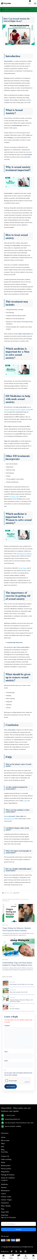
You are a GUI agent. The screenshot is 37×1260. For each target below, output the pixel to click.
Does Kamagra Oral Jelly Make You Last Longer (21, 984)
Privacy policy (6, 1168)
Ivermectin (5, 1203)
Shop (3, 1143)
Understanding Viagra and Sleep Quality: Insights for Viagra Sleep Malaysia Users (17, 964)
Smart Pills (5, 1212)
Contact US (5, 1156)
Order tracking (6, 1159)
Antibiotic (4, 1184)
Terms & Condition (8, 1178)
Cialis (25, 800)
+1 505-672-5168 (10, 1115)
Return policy (6, 1165)
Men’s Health (5, 1206)
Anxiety (4, 1187)
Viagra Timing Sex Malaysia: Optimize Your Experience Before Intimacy (16, 929)
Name (6, 1051)
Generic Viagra (6, 1200)
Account (26, 1258)
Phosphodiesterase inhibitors (24, 553)
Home (3, 9)
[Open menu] (35, 3)
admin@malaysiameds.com (12, 1119)
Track (33, 1258)
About (3, 1137)
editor (17, 893)
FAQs (3, 1162)
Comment (7, 1025)
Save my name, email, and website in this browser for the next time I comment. (18, 1074)
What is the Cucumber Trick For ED (19, 992)
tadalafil (23, 409)
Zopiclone (4, 1215)
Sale (2, 1146)
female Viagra (22, 568)
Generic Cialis (6, 1197)
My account (5, 1140)
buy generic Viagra (14, 496)
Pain (2, 1209)
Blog (2, 1150)
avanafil (28, 409)
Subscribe (18, 1229)
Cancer (3, 1193)
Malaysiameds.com (9, 818)
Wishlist (11, 1257)
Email (6, 1060)
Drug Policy (5, 1172)
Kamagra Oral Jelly (15, 409)
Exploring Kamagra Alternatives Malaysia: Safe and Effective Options (21, 1000)
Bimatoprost (5, 1190)
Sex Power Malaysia (15, 1008)
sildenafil (6, 409)
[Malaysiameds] (6, 3)
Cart (18, 1257)
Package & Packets (7, 1175)
